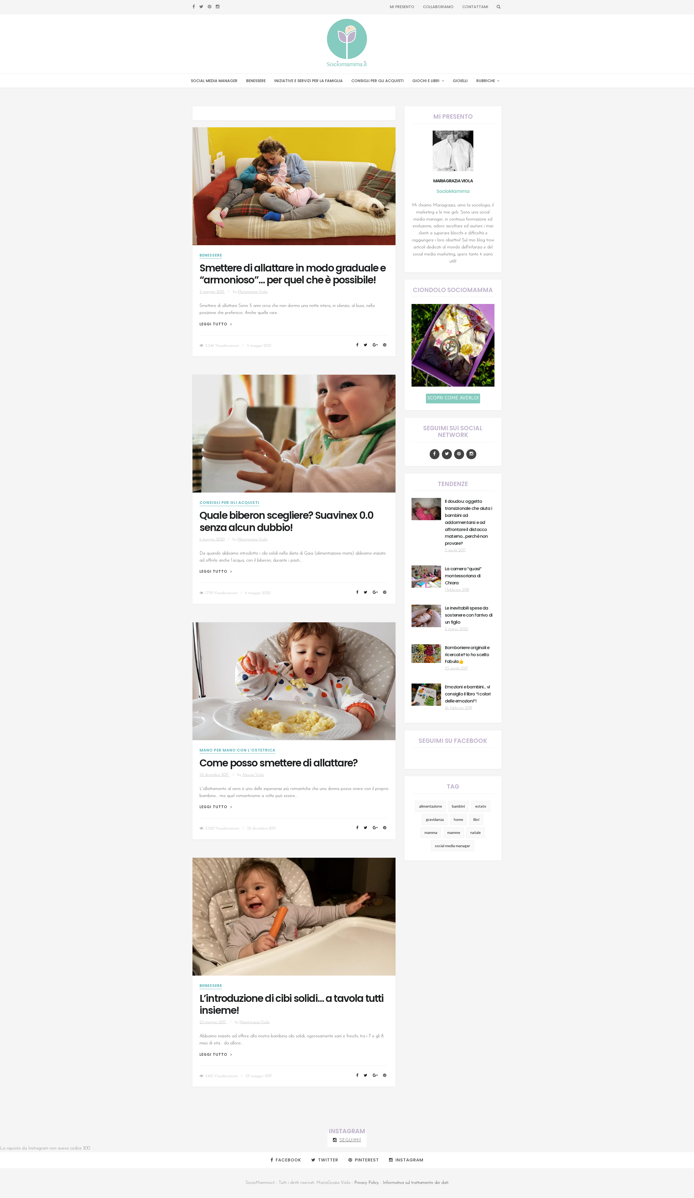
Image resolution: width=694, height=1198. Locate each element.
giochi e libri (425, 80)
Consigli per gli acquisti (377, 80)
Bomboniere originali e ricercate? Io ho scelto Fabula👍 (467, 655)
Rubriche (485, 80)
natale (475, 832)
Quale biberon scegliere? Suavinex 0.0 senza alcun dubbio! (286, 522)
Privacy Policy (366, 1183)
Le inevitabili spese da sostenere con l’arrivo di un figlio (468, 615)
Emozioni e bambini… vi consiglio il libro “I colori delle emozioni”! (468, 694)
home (458, 819)
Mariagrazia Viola (253, 292)
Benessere (256, 80)
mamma (431, 832)
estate (480, 806)
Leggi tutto (216, 324)
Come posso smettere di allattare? (279, 763)
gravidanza (435, 819)
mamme (453, 832)
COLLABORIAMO (438, 6)
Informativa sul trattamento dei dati (415, 1183)
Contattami (475, 6)
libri (476, 819)
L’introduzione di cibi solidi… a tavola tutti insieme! (292, 1005)
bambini (458, 806)
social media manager (452, 845)
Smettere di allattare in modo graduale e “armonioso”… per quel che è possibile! (293, 274)
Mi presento (402, 6)
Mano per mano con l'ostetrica (237, 750)
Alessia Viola (253, 775)
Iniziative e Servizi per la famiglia (308, 80)
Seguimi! (350, 1140)
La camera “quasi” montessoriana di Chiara (463, 576)
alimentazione (430, 806)
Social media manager (214, 80)
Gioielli (460, 80)
